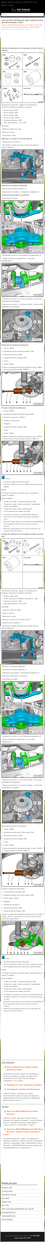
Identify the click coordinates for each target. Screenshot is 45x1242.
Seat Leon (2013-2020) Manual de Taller (13, 25)
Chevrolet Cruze (27, 2)
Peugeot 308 (10, 2)
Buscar (27, 1236)
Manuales (3, 2)
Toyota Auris (18, 2)
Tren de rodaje (29, 25)
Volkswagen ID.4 (8, 1216)
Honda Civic (4, 5)
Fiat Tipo (35, 2)
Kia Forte (11, 5)
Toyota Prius (7, 1220)
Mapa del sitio (19, 1236)
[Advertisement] (23, 39)
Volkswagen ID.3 (8, 1212)
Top (12, 1236)
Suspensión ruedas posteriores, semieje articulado (25, 27)
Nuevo (7, 1236)
